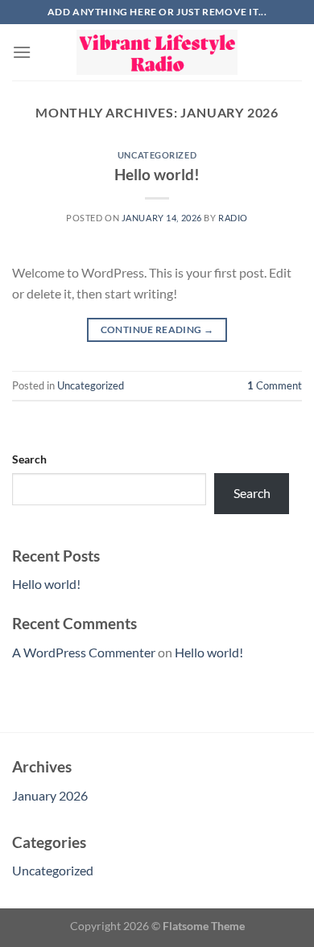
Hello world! (157, 174)
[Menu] (21, 52)
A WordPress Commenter (83, 652)
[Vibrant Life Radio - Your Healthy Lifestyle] (157, 52)
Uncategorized (157, 155)
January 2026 (50, 795)
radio (233, 217)
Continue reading (157, 329)
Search (29, 459)
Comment (274, 385)
